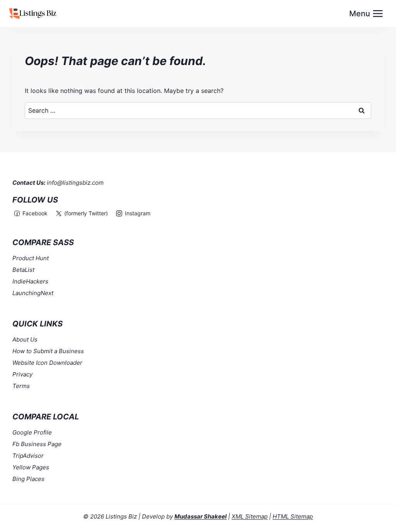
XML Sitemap (250, 516)
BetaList (23, 269)
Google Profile (32, 432)
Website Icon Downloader (47, 362)
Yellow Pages (30, 467)
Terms (21, 386)
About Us (25, 339)
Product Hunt (30, 258)
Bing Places (28, 479)
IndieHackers (30, 281)
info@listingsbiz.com (75, 182)
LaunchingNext (32, 293)
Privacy (22, 374)
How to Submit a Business (48, 351)
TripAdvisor (28, 455)
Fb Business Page (36, 444)
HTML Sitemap (293, 516)
